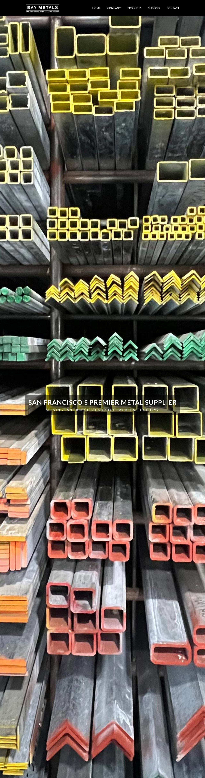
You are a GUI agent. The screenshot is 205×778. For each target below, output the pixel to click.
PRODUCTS (134, 7)
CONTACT (173, 7)
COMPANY (114, 7)
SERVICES (154, 7)
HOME (96, 7)
